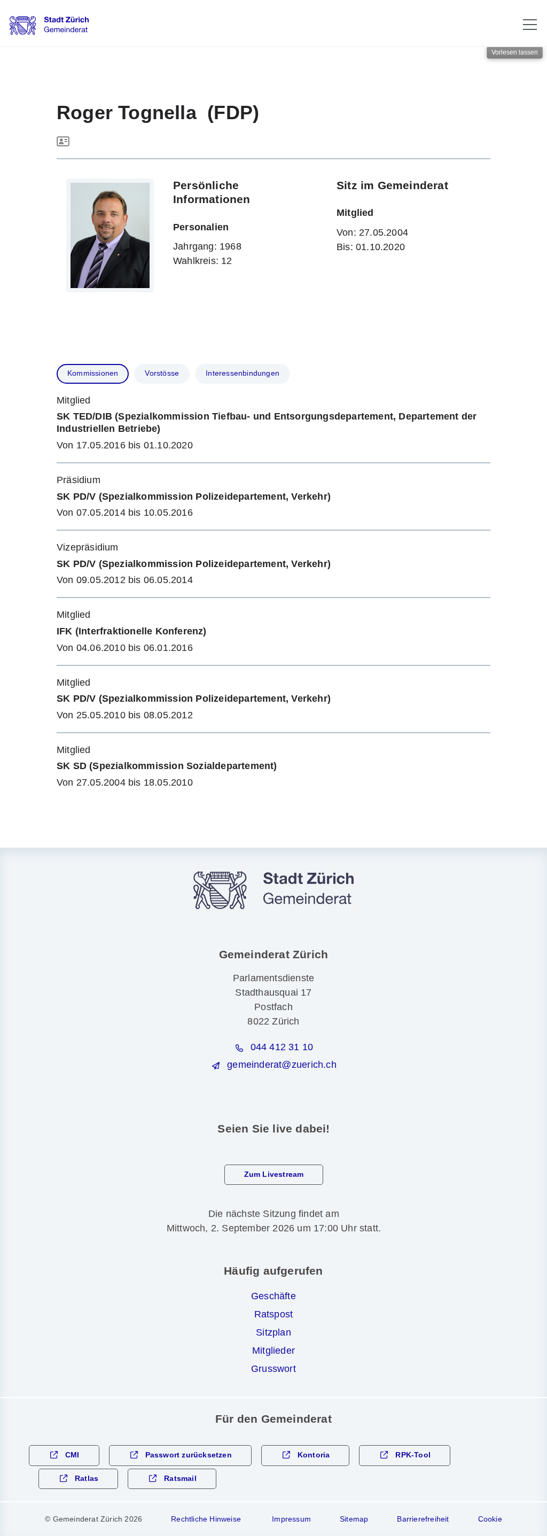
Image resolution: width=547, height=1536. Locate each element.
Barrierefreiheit (423, 1519)
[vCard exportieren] (63, 142)
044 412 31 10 (282, 1047)
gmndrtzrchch (281, 1064)
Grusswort (273, 1368)
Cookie (490, 1519)
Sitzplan (273, 1332)
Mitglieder (273, 1350)
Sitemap (354, 1519)
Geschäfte (273, 1296)
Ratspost (273, 1314)
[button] (529, 24)
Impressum (291, 1519)
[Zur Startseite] (49, 25)
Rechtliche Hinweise (206, 1519)
